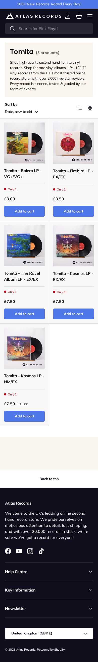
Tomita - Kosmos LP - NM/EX (24, 378)
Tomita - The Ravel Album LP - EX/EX (22, 276)
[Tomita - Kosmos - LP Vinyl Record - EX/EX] (73, 245)
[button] (78, 16)
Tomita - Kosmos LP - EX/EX (73, 276)
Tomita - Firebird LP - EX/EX (73, 173)
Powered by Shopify (51, 649)
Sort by (11, 104)
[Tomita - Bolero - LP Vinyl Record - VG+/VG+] (24, 143)
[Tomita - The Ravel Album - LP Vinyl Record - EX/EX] (24, 245)
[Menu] (89, 16)
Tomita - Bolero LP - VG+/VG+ (23, 173)
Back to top (49, 479)
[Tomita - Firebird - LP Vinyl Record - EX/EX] (73, 143)
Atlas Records (25, 649)
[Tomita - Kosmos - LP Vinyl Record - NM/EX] (24, 348)
